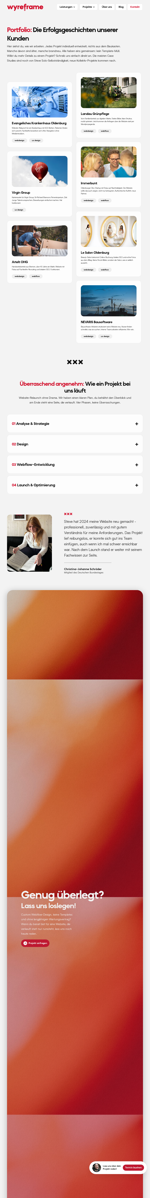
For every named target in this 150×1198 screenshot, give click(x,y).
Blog (121, 7)
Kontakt (135, 7)
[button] (75, 424)
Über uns (107, 7)
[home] (25, 7)
